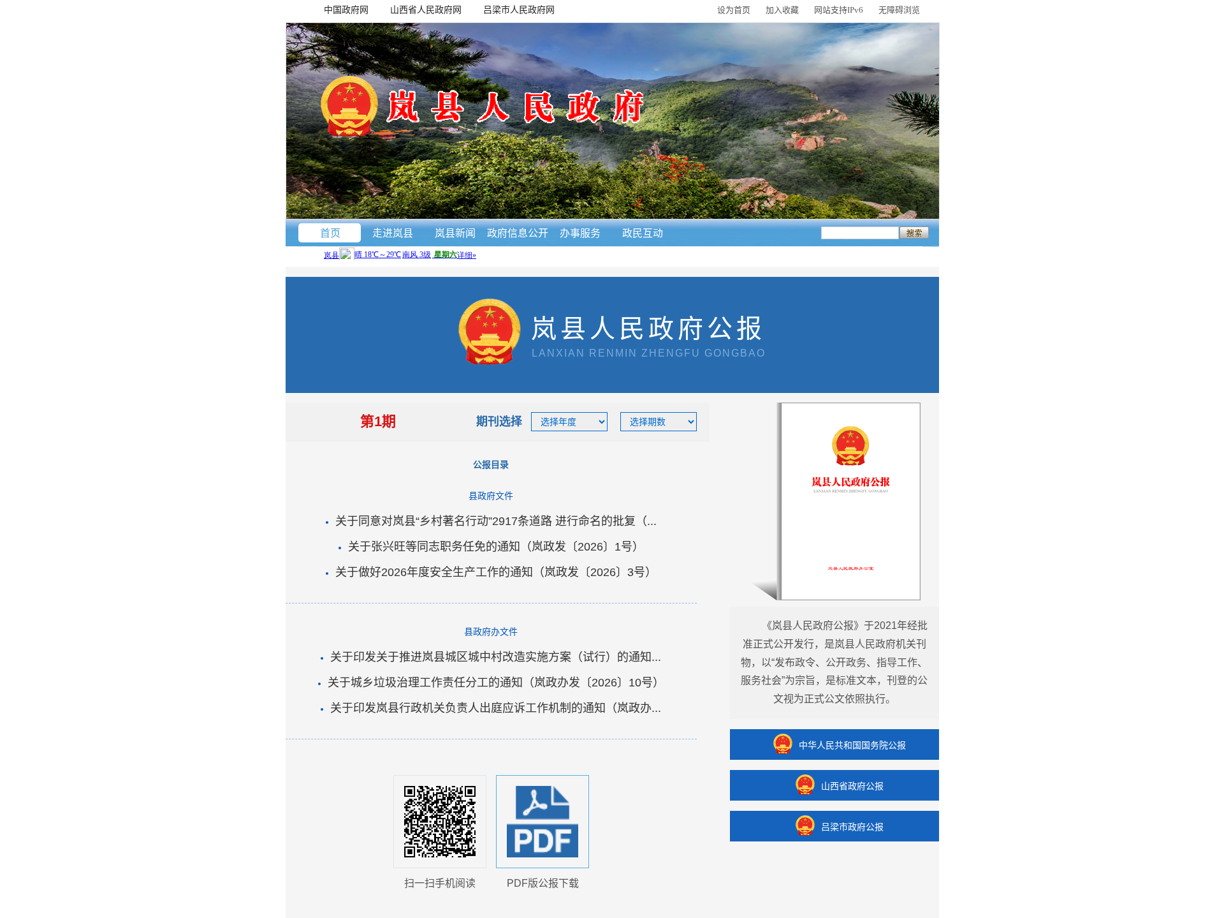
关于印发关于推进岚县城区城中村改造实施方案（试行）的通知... (495, 657)
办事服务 (580, 233)
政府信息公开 (517, 233)
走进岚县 (392, 233)
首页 (330, 233)
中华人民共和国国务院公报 (852, 745)
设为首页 (733, 10)
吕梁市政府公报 (852, 827)
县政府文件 (491, 496)
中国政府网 (346, 9)
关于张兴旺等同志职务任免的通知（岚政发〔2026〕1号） (496, 546)
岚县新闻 (455, 233)
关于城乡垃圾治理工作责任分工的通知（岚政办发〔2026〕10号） (496, 682)
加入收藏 (782, 10)
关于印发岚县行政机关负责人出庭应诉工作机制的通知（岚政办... (495, 708)
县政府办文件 (491, 631)
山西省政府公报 (852, 786)
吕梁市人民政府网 (519, 9)
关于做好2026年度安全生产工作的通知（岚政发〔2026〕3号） (496, 572)
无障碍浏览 (899, 10)
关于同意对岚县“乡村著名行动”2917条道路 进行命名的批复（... (496, 521)
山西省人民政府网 (426, 9)
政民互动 (642, 233)
